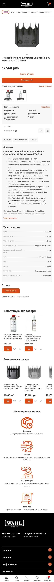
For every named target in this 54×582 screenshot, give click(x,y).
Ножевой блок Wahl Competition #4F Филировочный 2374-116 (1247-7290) (33, 387)
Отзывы (34, 140)
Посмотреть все (45, 86)
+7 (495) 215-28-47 (11, 533)
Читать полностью (10, 218)
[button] (19, 131)
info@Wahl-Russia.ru (35, 533)
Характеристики (21, 140)
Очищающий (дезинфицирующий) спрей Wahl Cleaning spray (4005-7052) (33, 337)
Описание (7, 140)
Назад (5, 12)
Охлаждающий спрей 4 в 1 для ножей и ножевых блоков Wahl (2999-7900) (13, 336)
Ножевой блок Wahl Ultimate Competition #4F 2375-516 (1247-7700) (13, 386)
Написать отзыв (11, 291)
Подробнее (45, 107)
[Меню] (4, 4)
